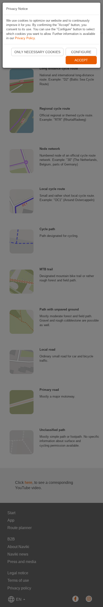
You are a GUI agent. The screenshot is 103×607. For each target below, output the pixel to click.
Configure (81, 52)
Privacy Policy (25, 38)
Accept (81, 60)
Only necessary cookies (37, 52)
